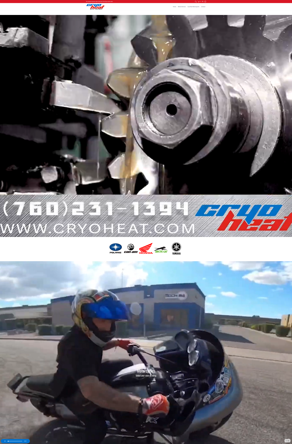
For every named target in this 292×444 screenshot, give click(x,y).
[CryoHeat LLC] (95, 6)
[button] (200, 1)
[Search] (195, 1)
